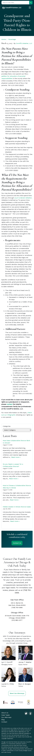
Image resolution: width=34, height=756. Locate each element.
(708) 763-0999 (17, 607)
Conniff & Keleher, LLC (24, 43)
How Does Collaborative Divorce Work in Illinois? (16, 442)
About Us (4, 713)
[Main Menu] (30, 8)
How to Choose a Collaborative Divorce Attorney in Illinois (17, 487)
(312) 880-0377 (17, 620)
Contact (4, 722)
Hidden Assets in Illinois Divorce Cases (17, 507)
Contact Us (17, 543)
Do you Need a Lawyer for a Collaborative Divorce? (13, 465)
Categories (6, 426)
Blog (3, 720)
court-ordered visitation (23, 198)
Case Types (5, 715)
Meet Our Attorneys (17, 693)
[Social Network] (26, 713)
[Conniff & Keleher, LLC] (12, 7)
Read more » (15, 457)
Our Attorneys (6, 717)
